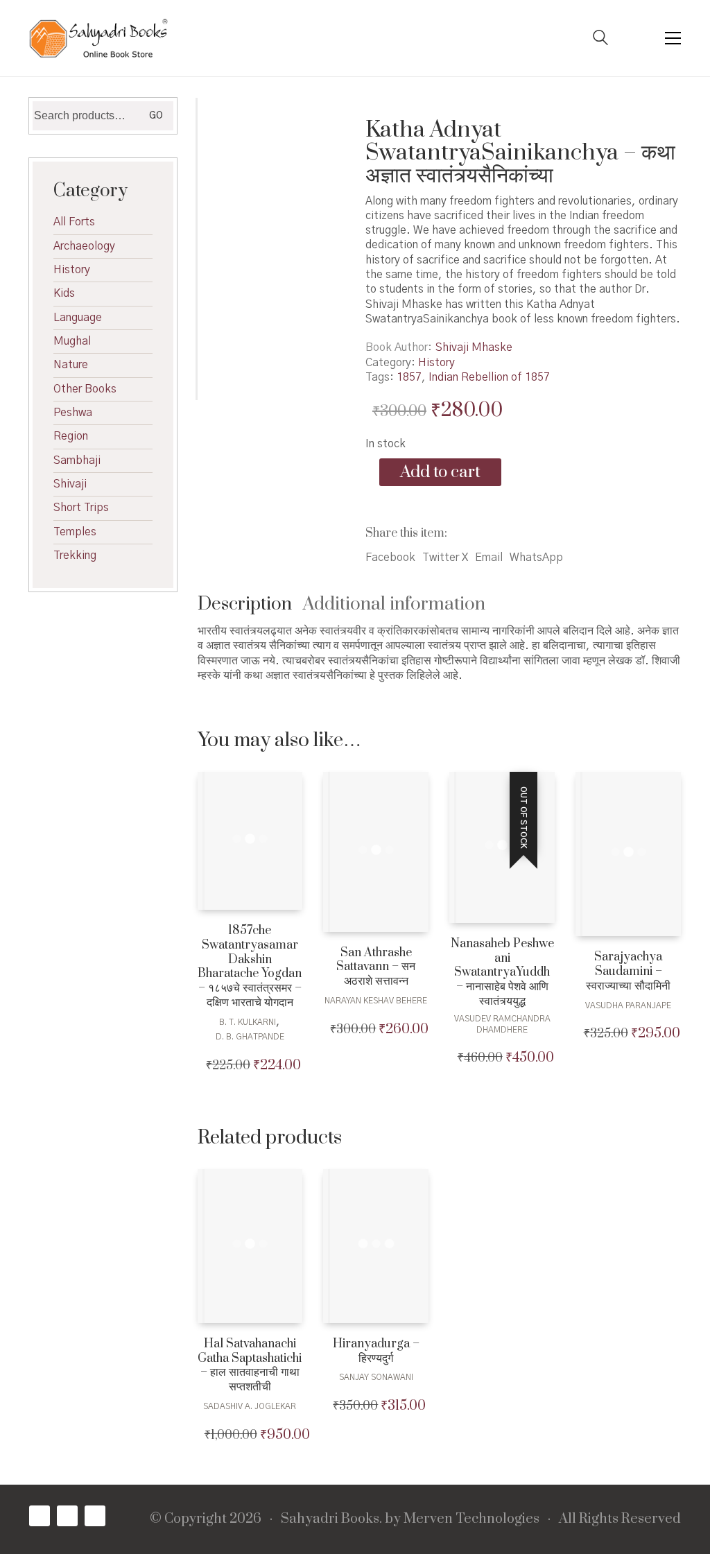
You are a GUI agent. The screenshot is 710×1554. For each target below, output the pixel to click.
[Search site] (600, 39)
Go (156, 116)
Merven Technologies (471, 1519)
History (436, 362)
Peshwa (72, 412)
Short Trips (81, 507)
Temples (74, 531)
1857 (409, 377)
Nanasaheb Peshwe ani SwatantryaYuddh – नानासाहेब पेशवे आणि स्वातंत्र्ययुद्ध (502, 973)
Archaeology (84, 246)
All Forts (74, 221)
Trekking (74, 555)
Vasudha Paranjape (628, 1005)
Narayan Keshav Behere (375, 1000)
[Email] (95, 1515)
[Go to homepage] (98, 38)
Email (489, 557)
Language (77, 317)
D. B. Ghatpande (250, 1037)
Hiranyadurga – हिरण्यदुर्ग (376, 1351)
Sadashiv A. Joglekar (249, 1406)
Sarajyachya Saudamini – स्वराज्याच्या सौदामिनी (628, 971)
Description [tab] (245, 604)
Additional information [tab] (394, 604)
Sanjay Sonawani (376, 1377)
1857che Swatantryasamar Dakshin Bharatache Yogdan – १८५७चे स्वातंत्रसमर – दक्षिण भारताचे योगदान (250, 967)
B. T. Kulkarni (247, 1022)
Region (70, 436)
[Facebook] (39, 1515)
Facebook (390, 557)
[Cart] (636, 38)
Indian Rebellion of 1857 (489, 377)
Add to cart (440, 472)
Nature (70, 364)
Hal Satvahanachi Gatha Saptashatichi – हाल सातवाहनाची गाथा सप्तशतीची (250, 1366)
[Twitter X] (67, 1515)
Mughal (72, 341)
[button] (673, 38)
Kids (64, 293)
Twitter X (445, 557)
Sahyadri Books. (331, 1519)
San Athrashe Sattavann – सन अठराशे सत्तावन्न (375, 967)
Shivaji (70, 484)
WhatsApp (536, 557)
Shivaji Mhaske (473, 347)
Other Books (84, 389)
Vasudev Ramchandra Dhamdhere (502, 1024)
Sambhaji (77, 460)
